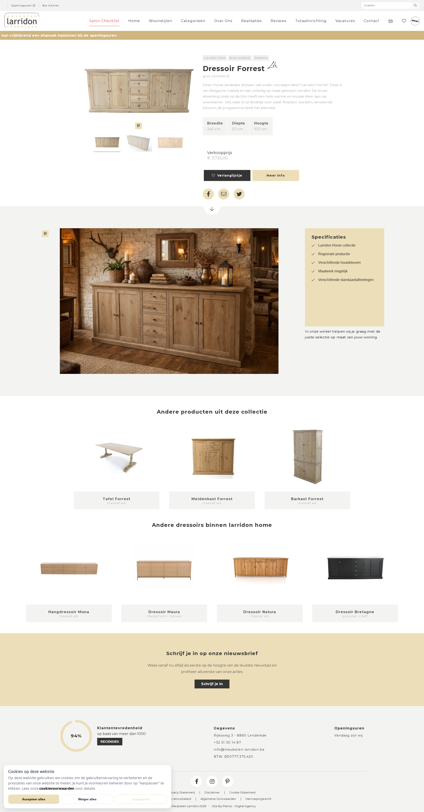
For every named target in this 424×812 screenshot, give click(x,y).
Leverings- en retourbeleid (172, 799)
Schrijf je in (212, 684)
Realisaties (251, 21)
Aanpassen (141, 799)
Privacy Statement (181, 792)
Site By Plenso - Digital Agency (234, 806)
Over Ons (223, 21)
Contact (371, 21)
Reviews (278, 21)
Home (134, 21)
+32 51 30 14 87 (227, 742)
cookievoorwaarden (56, 788)
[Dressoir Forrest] (138, 92)
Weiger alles (87, 799)
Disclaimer (212, 792)
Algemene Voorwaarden (218, 799)
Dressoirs (261, 57)
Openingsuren (22, 5)
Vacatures (345, 21)
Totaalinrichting (311, 21)
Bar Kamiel (50, 5)
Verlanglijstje (228, 175)
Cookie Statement (242, 792)
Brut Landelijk (240, 57)
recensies (109, 742)
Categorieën (193, 21)
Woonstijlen (160, 21)
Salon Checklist (104, 21)
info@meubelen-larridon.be (239, 750)
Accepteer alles (33, 799)
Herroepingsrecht (258, 799)
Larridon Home (214, 57)
